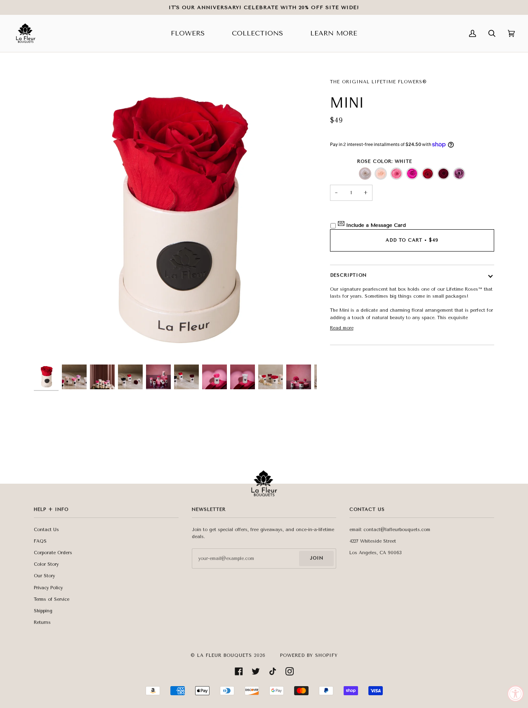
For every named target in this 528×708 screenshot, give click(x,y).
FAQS (40, 541)
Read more (342, 328)
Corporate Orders (53, 552)
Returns (42, 622)
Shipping (43, 611)
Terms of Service (51, 599)
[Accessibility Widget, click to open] (515, 693)
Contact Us (46, 529)
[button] (365, 173)
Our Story (44, 576)
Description (348, 275)
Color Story (46, 564)
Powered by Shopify (309, 655)
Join (316, 558)
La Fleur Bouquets (224, 655)
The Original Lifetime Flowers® (378, 82)
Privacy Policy (48, 587)
